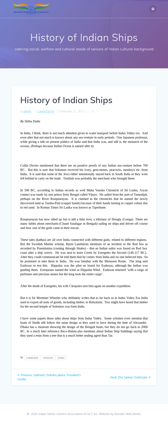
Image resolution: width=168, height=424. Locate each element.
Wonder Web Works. (127, 414)
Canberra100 (45, 111)
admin (27, 111)
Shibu (61, 357)
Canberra (32, 357)
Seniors (48, 357)
